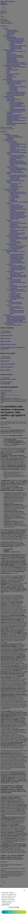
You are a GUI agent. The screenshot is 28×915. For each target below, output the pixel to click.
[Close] (24, 890)
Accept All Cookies (14, 912)
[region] (14, 901)
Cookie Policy (5, 905)
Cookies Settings (14, 907)
